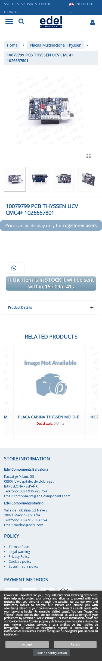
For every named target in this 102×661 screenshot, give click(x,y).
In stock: (61, 423)
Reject (75, 644)
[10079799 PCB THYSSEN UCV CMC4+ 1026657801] (88, 155)
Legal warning (19, 551)
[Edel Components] (51, 22)
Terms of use (19, 546)
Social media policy (23, 566)
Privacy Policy (19, 556)
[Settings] (92, 22)
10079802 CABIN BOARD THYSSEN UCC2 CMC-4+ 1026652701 (67, 416)
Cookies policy (20, 561)
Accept (27, 644)
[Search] (21, 22)
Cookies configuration (51, 653)
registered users (80, 226)
